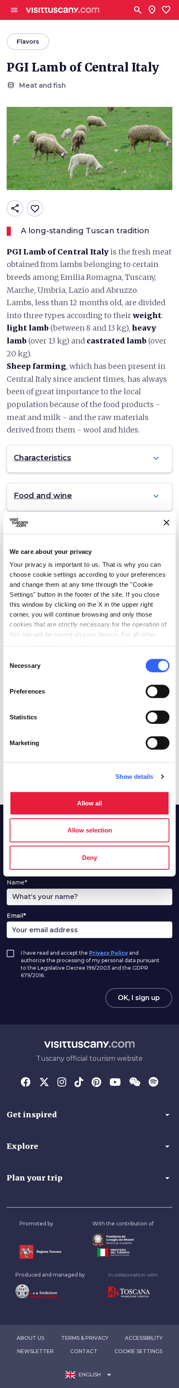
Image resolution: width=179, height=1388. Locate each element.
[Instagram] (61, 1083)
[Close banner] (166, 523)
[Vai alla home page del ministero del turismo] (123, 1252)
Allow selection (89, 830)
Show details (134, 776)
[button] (89, 1115)
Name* (17, 882)
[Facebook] (26, 1083)
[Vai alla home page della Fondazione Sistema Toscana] (50, 1291)
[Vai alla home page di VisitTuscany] (62, 10)
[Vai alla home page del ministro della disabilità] (123, 1239)
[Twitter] (44, 1083)
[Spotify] (153, 1083)
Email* (16, 915)
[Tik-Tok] (79, 1083)
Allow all (89, 802)
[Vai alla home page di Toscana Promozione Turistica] (133, 1292)
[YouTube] (115, 1083)
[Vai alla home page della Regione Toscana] (40, 1252)
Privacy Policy (108, 953)
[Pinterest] (96, 1083)
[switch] (157, 691)
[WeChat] (134, 1083)
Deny (89, 857)
